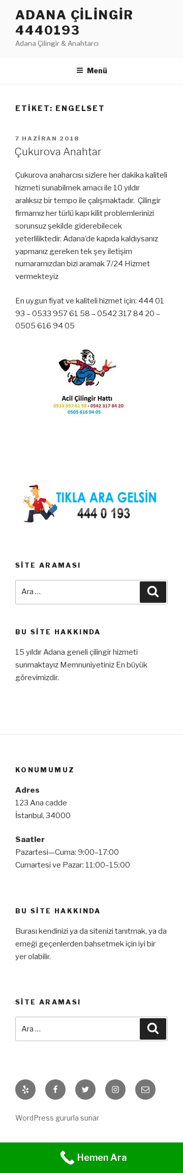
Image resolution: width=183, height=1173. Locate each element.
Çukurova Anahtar (58, 152)
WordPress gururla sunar (57, 1117)
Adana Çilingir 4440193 (74, 23)
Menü (97, 70)
